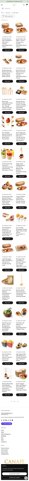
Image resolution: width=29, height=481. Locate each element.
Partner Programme (5, 434)
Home (2, 12)
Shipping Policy (5, 454)
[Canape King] (14, 4)
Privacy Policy (4, 450)
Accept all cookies (14, 474)
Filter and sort (9, 16)
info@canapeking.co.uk (6, 413)
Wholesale (3, 436)
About (2, 432)
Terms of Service (5, 448)
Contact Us (4, 441)
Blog (2, 438)
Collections (7, 12)
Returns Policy (4, 452)
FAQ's (2, 439)
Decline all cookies (14, 477)
